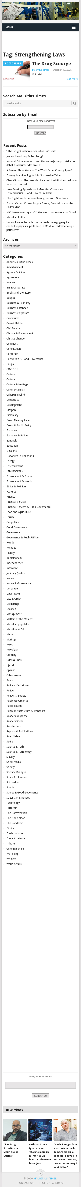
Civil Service (13, 328)
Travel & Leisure (15, 838)
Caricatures (12, 318)
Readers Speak (14, 721)
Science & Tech (15, 746)
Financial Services (16, 501)
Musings (11, 639)
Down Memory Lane (18, 420)
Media (9, 634)
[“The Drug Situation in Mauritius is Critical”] (15, 1130)
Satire (9, 741)
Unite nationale (15, 848)
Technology (13, 802)
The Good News (15, 818)
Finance (10, 496)
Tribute (10, 843)
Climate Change (15, 338)
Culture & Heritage (17, 384)
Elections (11, 450)
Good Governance (16, 527)
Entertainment (14, 466)
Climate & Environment (19, 333)
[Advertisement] (41, 36)
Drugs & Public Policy (18, 425)
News (9, 644)
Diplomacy (12, 415)
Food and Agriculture (18, 511)
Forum (10, 517)
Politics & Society (16, 695)
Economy (11, 430)
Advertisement (14, 267)
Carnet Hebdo (14, 323)
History (10, 552)
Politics (10, 690)
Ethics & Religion (16, 486)
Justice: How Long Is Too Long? (24, 156)
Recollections (13, 726)
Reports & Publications (19, 731)
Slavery (10, 756)
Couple (10, 364)
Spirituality (12, 782)
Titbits (10, 828)
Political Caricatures (17, 685)
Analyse (10, 282)
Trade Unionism (15, 833)
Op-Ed (10, 665)
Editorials (11, 440)
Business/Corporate (17, 313)
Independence (14, 563)
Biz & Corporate (15, 287)
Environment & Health (19, 481)
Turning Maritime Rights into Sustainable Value (33, 175)
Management (13, 614)
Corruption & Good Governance (24, 358)
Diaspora (11, 409)
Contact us (26, 1182)
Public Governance (17, 700)
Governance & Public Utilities (23, 537)
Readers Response (17, 716)
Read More (72, 78)
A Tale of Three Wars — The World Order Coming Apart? (39, 170)
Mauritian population (18, 624)
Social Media (13, 761)
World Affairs (13, 863)
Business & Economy (18, 302)
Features (11, 491)
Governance (13, 532)
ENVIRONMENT (15, 471)
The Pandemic (14, 823)
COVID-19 (12, 369)
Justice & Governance (18, 583)
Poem (9, 680)
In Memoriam (14, 557)
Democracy (12, 399)
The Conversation (16, 812)
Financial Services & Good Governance (28, 506)
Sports (10, 787)
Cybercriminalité (15, 394)
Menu (9, 27)
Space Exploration (16, 777)
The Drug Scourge (51, 63)
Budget (10, 297)
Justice (10, 578)
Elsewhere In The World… (21, 455)
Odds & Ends (13, 659)
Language (12, 588)
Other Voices (13, 675)
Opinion (10, 670)
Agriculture (12, 277)
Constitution (13, 348)
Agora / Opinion (15, 272)
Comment (12, 343)
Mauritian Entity (15, 217)
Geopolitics (12, 522)
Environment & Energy (19, 476)
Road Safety (13, 736)
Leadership (12, 603)
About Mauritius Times (19, 262)
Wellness (11, 858)
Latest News (13, 593)
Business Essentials (17, 307)
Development (14, 404)
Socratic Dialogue (16, 772)
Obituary (11, 654)
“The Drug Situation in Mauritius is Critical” (31, 151)
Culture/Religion (15, 389)
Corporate (12, 353)
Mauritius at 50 (15, 629)
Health (10, 542)
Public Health (14, 705)
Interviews (12, 568)
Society (10, 767)
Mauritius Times (40, 69)
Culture (10, 374)
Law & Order (13, 598)
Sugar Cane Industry (18, 797)
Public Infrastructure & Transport (25, 710)
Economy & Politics (17, 435)
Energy (10, 460)
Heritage (11, 547)
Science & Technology (19, 751)
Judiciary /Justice (15, 573)
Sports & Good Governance (22, 792)
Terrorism (11, 807)
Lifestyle (11, 608)
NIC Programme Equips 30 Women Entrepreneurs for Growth (41, 212)
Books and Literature (18, 292)
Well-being (12, 853)
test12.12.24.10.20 (51, 1182)
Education (12, 445)
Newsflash (12, 649)
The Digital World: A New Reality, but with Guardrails (37, 198)
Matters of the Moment (19, 619)
